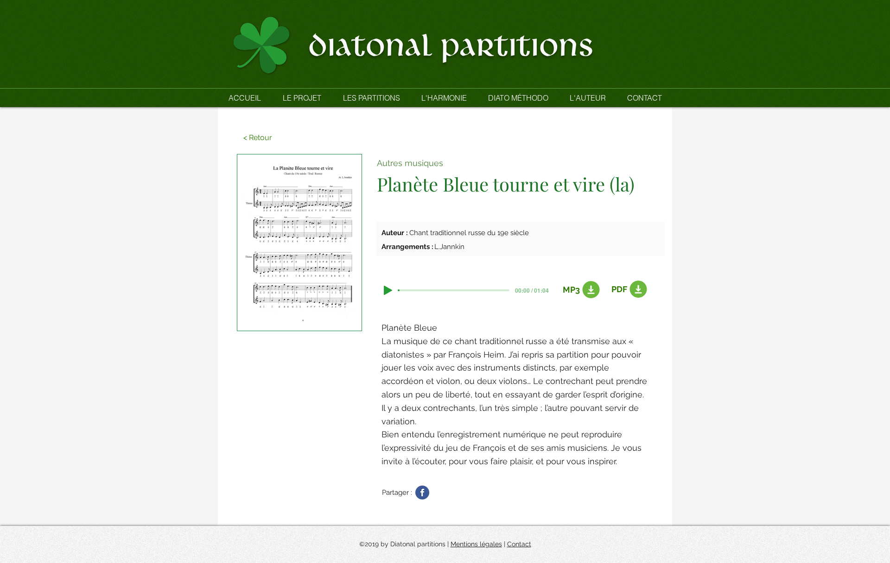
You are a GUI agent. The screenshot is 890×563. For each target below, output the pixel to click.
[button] (371, 98)
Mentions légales (476, 544)
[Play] (388, 290)
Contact (519, 544)
